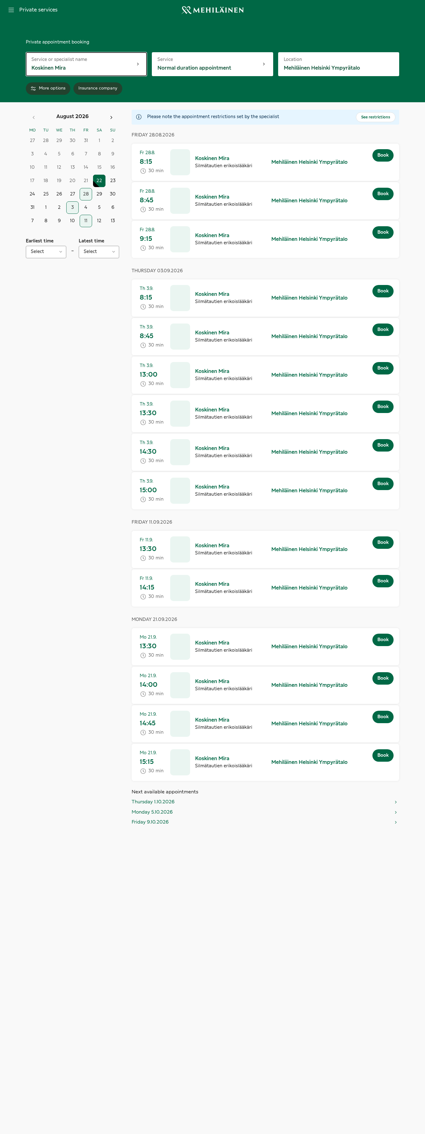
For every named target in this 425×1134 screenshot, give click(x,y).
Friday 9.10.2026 (150, 822)
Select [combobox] (37, 252)
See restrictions (375, 117)
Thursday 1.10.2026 (153, 802)
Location (296, 59)
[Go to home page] (212, 10)
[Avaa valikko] (11, 10)
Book (383, 155)
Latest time (91, 241)
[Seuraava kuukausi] (111, 117)
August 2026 (72, 116)
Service (171, 59)
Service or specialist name (59, 59)
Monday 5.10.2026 (152, 812)
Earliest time (40, 241)
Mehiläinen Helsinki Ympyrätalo (309, 162)
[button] (265, 162)
